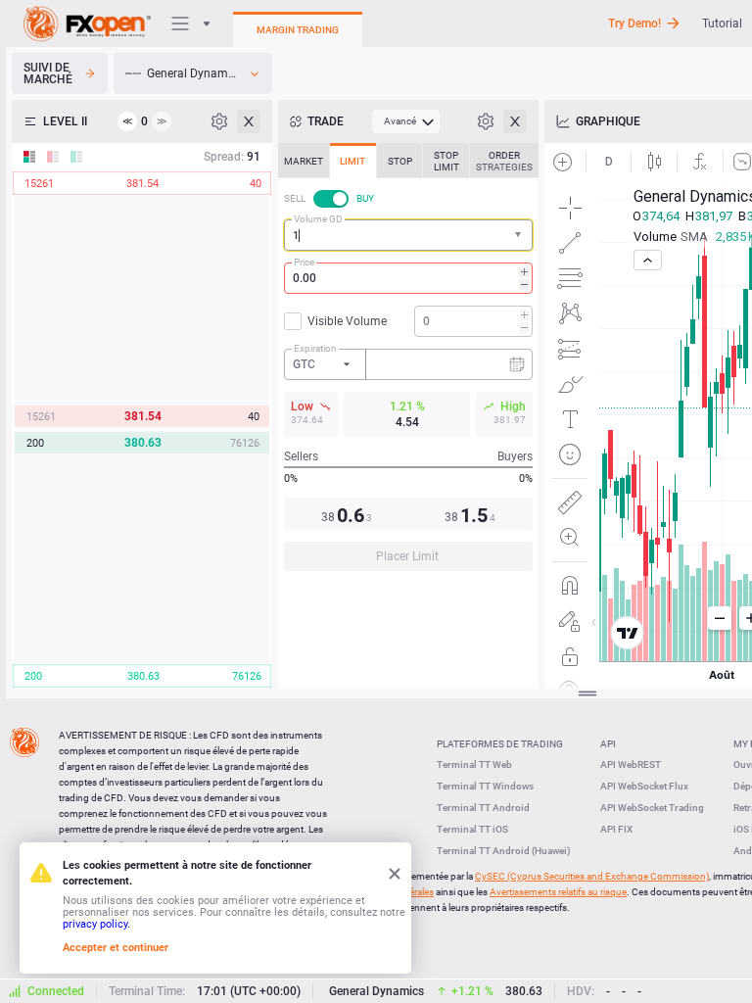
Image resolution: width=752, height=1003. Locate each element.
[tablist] (408, 363)
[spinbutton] (408, 278)
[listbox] (193, 73)
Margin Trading (298, 29)
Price (304, 262)
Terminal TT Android (483, 807)
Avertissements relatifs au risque (558, 891)
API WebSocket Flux (644, 786)
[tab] (303, 160)
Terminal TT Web (474, 764)
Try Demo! (634, 23)
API (608, 744)
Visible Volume (347, 321)
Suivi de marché (48, 73)
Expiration (315, 348)
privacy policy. (96, 924)
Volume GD (318, 219)
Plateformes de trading (500, 744)
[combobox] (408, 235)
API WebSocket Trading (652, 807)
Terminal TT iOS (472, 829)
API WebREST (630, 764)
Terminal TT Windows (485, 786)
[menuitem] (406, 121)
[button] (520, 235)
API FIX (616, 829)
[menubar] (406, 121)
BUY (365, 198)
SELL (295, 198)
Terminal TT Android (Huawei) (504, 850)
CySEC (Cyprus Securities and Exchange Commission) (592, 876)
